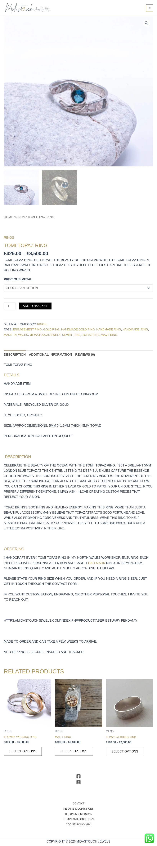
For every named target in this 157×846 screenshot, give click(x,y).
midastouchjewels (45, 334)
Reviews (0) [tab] (85, 354)
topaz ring (91, 334)
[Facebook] (78, 776)
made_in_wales (16, 334)
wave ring (109, 334)
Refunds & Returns (78, 814)
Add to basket (35, 306)
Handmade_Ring (135, 329)
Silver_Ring (71, 334)
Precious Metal (18, 279)
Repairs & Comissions (78, 808)
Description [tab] (15, 354)
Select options (22, 751)
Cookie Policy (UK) (78, 824)
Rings (20, 217)
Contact (78, 803)
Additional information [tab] (50, 354)
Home (8, 217)
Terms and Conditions (78, 819)
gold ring (51, 329)
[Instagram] (78, 782)
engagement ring (27, 329)
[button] (146, 23)
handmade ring (108, 329)
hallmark (96, 563)
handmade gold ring (78, 329)
